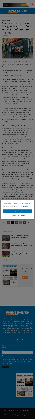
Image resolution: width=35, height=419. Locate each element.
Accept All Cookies (17, 211)
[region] (17, 209)
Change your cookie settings (17, 215)
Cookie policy (26, 206)
